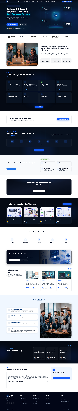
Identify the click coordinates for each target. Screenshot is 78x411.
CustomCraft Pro (35, 401)
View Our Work (24, 260)
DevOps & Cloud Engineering (24, 401)
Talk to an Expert (61, 377)
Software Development (23, 400)
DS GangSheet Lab (36, 398)
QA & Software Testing (23, 403)
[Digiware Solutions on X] (13, 403)
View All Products (66, 203)
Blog (47, 400)
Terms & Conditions (69, 409)
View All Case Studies (9, 278)
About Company (52, 1)
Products (27, 1)
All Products (35, 403)
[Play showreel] (55, 257)
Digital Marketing (22, 404)
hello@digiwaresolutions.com (65, 401)
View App (8, 222)
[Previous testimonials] (68, 346)
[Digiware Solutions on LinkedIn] (7, 403)
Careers (47, 401)
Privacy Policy (63, 409)
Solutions (33, 1)
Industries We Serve (40, 1)
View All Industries (38, 150)
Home (19, 1)
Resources (46, 1)
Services (23, 1)
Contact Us (48, 403)
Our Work (47, 398)
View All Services (38, 106)
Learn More (9, 89)
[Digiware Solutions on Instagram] (11, 403)
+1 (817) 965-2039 (63, 399)
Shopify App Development (23, 398)
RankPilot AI (35, 400)
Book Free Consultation (66, 1)
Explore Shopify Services (11, 168)
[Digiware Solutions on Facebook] (9, 403)
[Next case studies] (71, 269)
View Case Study (28, 289)
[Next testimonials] (71, 346)
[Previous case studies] (68, 269)
